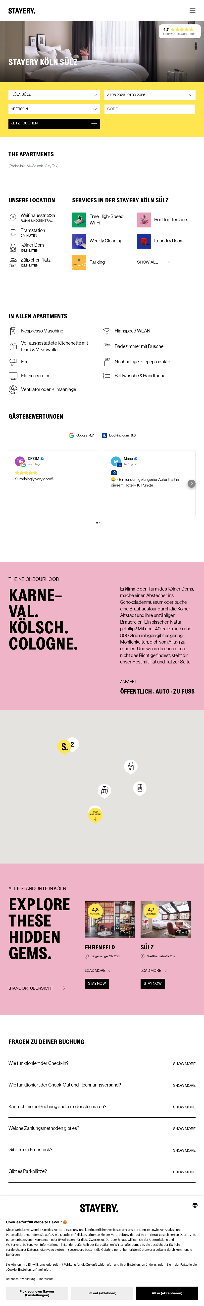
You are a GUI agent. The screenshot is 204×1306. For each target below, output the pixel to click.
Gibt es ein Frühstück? (30, 1149)
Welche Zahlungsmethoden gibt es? (43, 1128)
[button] (102, 58)
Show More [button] (184, 1064)
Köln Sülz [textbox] (21, 94)
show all (147, 262)
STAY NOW (97, 983)
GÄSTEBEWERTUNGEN (35, 416)
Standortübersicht (31, 988)
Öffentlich (136, 691)
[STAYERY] (21, 10)
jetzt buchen (24, 123)
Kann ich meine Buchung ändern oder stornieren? (57, 1106)
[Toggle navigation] (192, 10)
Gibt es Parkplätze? (27, 1171)
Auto (162, 691)
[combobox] (54, 97)
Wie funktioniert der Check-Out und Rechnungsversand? (64, 1085)
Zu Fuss (184, 691)
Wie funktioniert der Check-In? (38, 1063)
